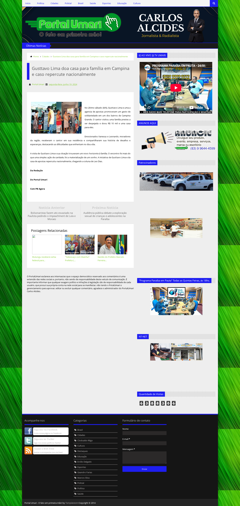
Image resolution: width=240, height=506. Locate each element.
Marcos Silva (83, 477)
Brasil (80, 3)
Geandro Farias (84, 472)
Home (36, 56)
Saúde (93, 3)
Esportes (106, 3)
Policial (68, 3)
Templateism (71, 502)
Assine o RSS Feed (44, 448)
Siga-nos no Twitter (44, 439)
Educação (122, 3)
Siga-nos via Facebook (45, 429)
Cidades (54, 3)
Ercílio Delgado (84, 461)
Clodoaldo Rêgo (85, 440)
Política (40, 3)
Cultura (136, 3)
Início (28, 3)
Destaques (82, 451)
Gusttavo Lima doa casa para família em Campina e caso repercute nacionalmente (90, 56)
